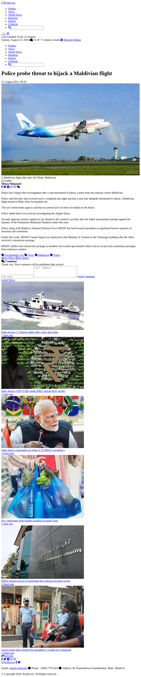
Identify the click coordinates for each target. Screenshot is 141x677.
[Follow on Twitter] (19, 662)
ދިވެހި (3, 33)
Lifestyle (13, 24)
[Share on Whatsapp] (11, 186)
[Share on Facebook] (2, 186)
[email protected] (18, 668)
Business (13, 18)
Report (12, 21)
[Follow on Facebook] (16, 662)
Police (56, 255)
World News (15, 14)
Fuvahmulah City (14, 255)
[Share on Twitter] (4, 186)
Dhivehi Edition (72, 39)
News (11, 11)
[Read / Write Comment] (18, 186)
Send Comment (86, 276)
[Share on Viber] (14, 186)
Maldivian (43, 255)
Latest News (8, 279)
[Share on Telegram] (8, 186)
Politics (12, 8)
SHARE (8, 656)
